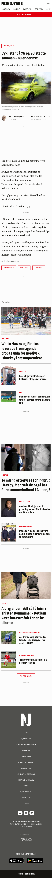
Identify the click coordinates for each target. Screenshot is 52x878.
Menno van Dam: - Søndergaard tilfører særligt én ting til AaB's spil (34, 399)
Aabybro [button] (24, 268)
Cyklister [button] (9, 46)
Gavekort (26, 751)
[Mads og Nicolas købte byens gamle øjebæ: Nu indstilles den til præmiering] (8, 532)
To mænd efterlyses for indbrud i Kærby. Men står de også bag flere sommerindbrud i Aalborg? (25, 485)
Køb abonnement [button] (26, 14)
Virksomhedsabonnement (26, 745)
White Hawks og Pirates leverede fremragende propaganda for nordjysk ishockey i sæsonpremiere (21, 350)
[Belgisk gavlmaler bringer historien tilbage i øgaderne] (8, 375)
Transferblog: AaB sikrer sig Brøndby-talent (33, 661)
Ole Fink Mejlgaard (16, 116)
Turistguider (26, 798)
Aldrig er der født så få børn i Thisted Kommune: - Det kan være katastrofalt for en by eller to (23, 615)
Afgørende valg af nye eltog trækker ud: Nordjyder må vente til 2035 (33, 640)
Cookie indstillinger (26, 874)
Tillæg (26, 804)
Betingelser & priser (26, 762)
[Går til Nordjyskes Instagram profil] (26, 813)
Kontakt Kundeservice (26, 774)
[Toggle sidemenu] (48, 3)
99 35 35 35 (27, 827)
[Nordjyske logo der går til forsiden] (12, 3)
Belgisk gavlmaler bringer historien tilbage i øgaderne (33, 378)
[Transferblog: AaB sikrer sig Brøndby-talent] (8, 659)
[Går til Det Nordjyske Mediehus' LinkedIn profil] (31, 813)
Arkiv (26, 786)
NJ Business (26, 739)
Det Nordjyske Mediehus (30, 821)
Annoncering (26, 756)
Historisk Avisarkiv (26, 780)
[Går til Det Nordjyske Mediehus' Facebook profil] (20, 813)
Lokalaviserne (26, 792)
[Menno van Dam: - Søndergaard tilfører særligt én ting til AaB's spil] (8, 396)
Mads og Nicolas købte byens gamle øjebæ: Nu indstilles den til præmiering (34, 534)
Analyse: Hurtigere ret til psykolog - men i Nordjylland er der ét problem (34, 509)
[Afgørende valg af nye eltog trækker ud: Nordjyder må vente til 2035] (8, 637)
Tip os (26, 733)
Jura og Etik (26, 768)
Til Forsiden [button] (26, 676)
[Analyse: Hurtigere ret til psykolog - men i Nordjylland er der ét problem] (8, 507)
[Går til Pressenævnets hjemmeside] (26, 838)
